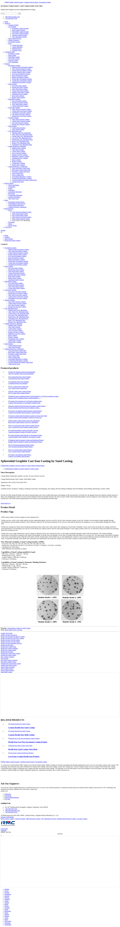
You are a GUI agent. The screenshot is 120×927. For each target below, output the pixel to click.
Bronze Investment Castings (20, 77)
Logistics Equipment (14, 197)
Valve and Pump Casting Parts (21, 168)
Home (6, 21)
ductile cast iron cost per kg (9, 635)
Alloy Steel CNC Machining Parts (22, 134)
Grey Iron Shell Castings (19, 101)
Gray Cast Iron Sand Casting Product (19, 451)
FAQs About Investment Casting (21, 212)
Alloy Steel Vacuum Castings (20, 119)
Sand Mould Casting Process (16, 203)
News (10, 43)
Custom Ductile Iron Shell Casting (21, 735)
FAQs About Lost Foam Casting (21, 217)
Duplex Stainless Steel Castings (21, 72)
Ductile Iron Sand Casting (8, 655)
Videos (10, 224)
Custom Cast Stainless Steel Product (19, 456)
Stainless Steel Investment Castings (22, 67)
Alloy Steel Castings (18, 150)
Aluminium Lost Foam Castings (21, 112)
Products (7, 64)
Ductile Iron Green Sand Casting (10, 653)
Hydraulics (11, 190)
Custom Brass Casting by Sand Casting (18, 628)
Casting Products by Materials (17, 146)
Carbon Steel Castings (18, 151)
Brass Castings (16, 160)
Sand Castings (12, 84)
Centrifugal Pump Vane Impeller (17, 383)
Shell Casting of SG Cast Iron (13, 630)
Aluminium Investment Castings (21, 82)
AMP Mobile (10, 817)
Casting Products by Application (17, 166)
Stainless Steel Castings (19, 148)
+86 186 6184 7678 (11, 18)
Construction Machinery (15, 195)
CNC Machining (13, 62)
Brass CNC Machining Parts (20, 141)
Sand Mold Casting (6, 672)
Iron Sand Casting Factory (8, 662)
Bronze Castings (17, 161)
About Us (7, 23)
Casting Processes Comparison (17, 207)
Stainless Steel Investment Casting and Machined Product (25, 442)
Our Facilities (12, 27)
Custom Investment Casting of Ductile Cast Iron (22, 432)
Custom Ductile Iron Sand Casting (21, 728)
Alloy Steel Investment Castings (21, 69)
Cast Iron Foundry (20, 819)
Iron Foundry (5, 658)
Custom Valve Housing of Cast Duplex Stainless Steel (24, 403)
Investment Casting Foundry (20, 28)
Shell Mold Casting (14, 57)
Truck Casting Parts (18, 175)
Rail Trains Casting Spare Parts (21, 170)
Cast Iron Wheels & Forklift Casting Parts (24, 180)
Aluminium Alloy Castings (20, 158)
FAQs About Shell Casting (20, 215)
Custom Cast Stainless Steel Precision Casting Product (24, 412)
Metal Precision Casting (33, 819)
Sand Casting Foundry (18, 30)
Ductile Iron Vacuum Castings (21, 124)
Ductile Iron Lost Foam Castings (21, 116)
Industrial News (16, 48)
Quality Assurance (13, 40)
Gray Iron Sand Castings (19, 85)
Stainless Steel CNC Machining (21, 133)
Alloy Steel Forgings (18, 129)
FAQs (10, 210)
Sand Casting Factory (7, 668)
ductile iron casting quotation (9, 648)
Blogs (6, 200)
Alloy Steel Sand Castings (19, 89)
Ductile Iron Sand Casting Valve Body (23, 749)
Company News (17, 50)
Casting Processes (17, 45)
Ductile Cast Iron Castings (20, 155)
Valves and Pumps (13, 185)
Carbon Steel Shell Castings (20, 106)
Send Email (4, 829)
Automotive (11, 187)
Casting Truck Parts (6, 633)
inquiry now (4, 791)
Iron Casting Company (7, 657)
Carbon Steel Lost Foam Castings (22, 111)
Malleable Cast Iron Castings (20, 156)
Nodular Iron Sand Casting (9, 665)
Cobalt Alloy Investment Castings (22, 80)
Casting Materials (17, 47)
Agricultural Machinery (15, 192)
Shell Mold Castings (14, 99)
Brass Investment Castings (20, 75)
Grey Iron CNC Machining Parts (21, 138)
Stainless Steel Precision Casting (66, 819)
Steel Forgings (12, 126)
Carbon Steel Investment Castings (22, 70)
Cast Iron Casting (82, 819)
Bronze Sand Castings (18, 97)
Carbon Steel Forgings (18, 128)
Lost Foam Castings (14, 107)
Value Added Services (14, 38)
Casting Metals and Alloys (16, 205)
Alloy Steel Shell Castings (19, 104)
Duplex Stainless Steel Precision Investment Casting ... (24, 408)
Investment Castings (14, 65)
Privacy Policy (12, 225)
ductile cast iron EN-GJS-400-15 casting (13, 636)
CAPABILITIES (9, 52)
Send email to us (5, 503)
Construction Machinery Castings (22, 178)
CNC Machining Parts (14, 131)
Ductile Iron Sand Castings (20, 87)
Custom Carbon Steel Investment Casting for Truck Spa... (25, 417)
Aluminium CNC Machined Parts (22, 144)
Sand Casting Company (8, 667)
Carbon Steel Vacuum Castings (21, 121)
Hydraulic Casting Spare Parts (21, 171)
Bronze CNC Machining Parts (21, 143)
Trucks (10, 188)
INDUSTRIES (8, 183)
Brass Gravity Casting (7, 819)
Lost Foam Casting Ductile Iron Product (23, 756)
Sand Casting (12, 55)
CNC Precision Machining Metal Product (20, 446)
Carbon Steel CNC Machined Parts (22, 136)
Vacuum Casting (13, 60)
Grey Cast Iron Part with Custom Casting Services (23, 427)
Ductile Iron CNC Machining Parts (22, 139)
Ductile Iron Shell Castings (20, 102)
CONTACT (8, 227)
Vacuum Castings (13, 117)
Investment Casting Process (16, 202)
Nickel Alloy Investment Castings (22, 79)
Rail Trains (11, 193)
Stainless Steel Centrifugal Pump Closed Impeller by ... (24, 398)
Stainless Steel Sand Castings (20, 92)
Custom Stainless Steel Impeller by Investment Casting (24, 437)
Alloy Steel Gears (13, 198)
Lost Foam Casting (14, 59)
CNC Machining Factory (19, 37)
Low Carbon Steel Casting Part (17, 388)
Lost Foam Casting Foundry (20, 33)
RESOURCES (8, 208)
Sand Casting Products (7, 670)
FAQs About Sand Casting (20, 214)
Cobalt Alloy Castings (18, 163)
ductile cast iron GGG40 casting (10, 640)
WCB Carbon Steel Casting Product (19, 393)
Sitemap (3, 817)
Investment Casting (14, 53)
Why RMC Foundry (14, 42)
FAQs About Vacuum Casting (21, 219)
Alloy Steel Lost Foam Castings (21, 109)
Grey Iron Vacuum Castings (20, 123)
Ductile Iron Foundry (7, 652)
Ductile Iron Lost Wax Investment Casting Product (27, 742)
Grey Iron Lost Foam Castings (21, 114)
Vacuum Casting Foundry (19, 35)
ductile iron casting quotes (8, 650)
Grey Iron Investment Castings (21, 74)
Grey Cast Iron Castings (19, 153)
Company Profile (13, 25)
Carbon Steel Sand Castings (20, 91)
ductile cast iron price (7, 645)
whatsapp (3, 830)
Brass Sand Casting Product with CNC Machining (23, 422)
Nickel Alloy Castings (18, 165)
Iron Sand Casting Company (9, 660)
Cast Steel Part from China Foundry (18, 378)
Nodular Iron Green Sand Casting (11, 663)
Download (11, 222)
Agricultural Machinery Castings (21, 176)
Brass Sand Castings (18, 96)
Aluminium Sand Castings (20, 94)
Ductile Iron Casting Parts (8, 647)
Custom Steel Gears (18, 182)
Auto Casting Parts (17, 173)
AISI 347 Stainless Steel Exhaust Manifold (21, 373)
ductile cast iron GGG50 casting (10, 641)
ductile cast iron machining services (11, 643)
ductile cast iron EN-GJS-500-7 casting (12, 638)
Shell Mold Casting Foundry (20, 32)
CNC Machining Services (48, 819)
